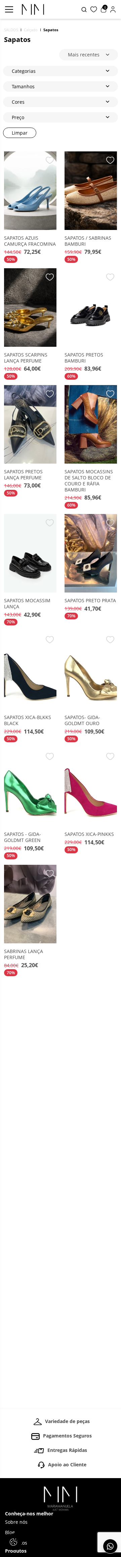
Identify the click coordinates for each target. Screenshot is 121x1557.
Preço (18, 117)
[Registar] (113, 9)
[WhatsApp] (110, 1546)
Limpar (20, 133)
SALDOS (11, 29)
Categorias (24, 71)
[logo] (33, 9)
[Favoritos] (93, 9)
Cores (18, 102)
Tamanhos (23, 86)
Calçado (31, 29)
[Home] (60, 1499)
